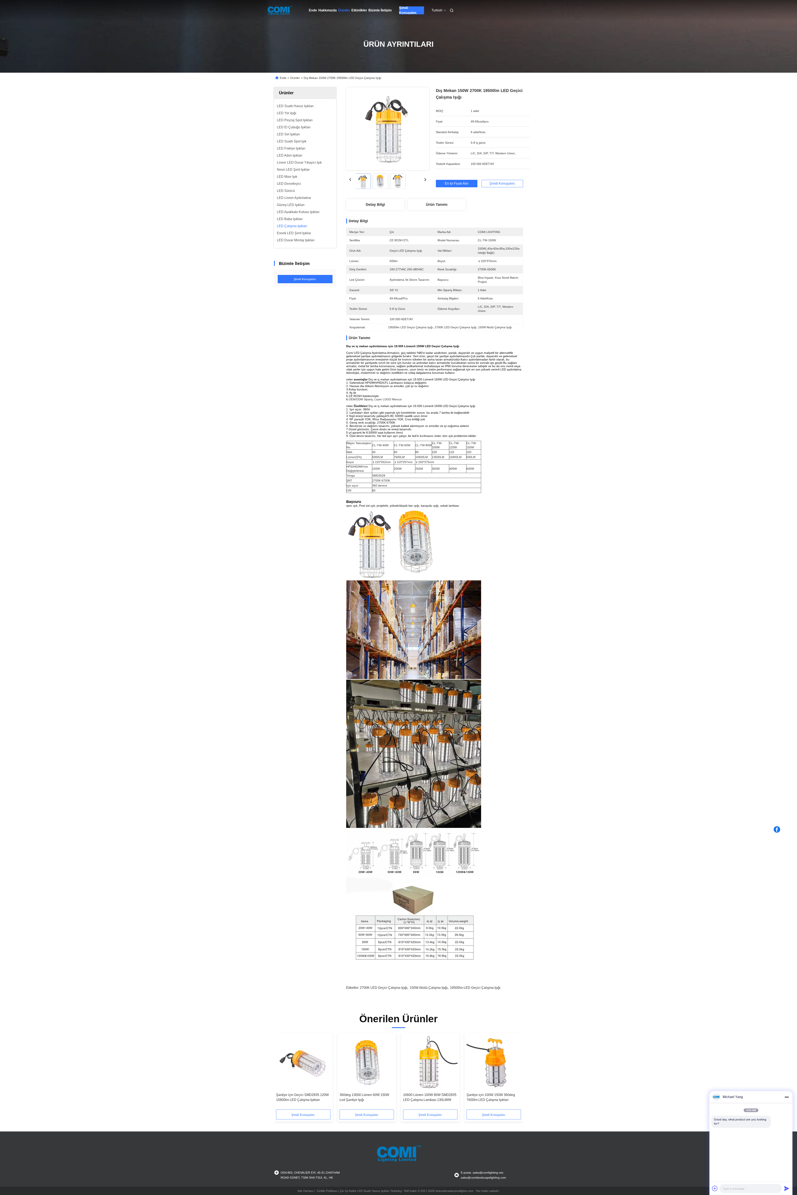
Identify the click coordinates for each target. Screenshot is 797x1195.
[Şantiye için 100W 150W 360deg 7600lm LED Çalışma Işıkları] (494, 1063)
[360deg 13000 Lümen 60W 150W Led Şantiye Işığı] (367, 1063)
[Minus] (786, 1096)
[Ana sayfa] (279, 10)
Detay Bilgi (375, 204)
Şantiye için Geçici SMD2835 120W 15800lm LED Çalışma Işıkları (302, 1097)
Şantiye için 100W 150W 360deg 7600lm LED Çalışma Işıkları (491, 1097)
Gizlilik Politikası (327, 1191)
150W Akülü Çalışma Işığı (428, 987)
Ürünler (344, 10)
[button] (281, 1072)
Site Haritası (305, 1191)
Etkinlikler (359, 10)
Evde (313, 10)
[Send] (786, 1188)
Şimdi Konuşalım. (408, 10)
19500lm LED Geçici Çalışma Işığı (475, 987)
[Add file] (715, 1188)
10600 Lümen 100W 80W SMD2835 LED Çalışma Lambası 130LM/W (429, 1097)
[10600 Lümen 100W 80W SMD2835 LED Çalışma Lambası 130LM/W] (430, 1063)
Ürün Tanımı (436, 204)
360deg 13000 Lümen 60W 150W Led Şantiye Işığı (364, 1097)
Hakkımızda (327, 10)
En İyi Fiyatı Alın (456, 183)
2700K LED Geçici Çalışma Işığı (383, 987)
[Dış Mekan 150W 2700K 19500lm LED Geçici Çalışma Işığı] (387, 128)
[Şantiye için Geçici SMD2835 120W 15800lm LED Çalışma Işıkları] (303, 1063)
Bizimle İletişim (380, 10)
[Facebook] (777, 829)
